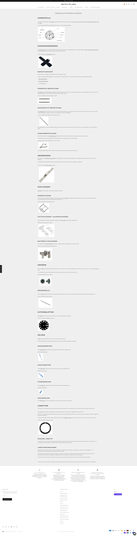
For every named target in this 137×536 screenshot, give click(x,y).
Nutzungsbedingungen (64, 505)
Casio (89, 21)
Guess (86, 21)
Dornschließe (65, 198)
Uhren (71, 7)
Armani (97, 21)
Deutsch (20, 531)
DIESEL (94, 21)
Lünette (40, 411)
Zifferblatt (41, 315)
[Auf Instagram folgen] (5, 526)
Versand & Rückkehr (63, 493)
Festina (81, 21)
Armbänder (64, 7)
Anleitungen (62, 514)
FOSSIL (91, 21)
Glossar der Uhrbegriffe (64, 519)
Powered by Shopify (70, 531)
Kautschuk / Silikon (91, 49)
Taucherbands (49, 54)
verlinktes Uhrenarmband (50, 158)
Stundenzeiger (42, 385)
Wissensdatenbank (95, 7)
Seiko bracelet (49, 165)
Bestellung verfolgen (64, 498)
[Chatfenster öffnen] (134, 533)
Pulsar (40, 23)
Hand (73, 411)
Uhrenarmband (42, 49)
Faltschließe (63, 220)
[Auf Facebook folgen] (3, 526)
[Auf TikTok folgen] (14, 526)
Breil (84, 21)
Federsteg (41, 92)
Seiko (72, 21)
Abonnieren (7, 499)
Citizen (78, 21)
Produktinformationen (64, 508)
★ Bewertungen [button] (0, 269)
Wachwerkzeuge (79, 7)
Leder (86, 49)
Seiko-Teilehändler (63, 510)
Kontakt (61, 503)
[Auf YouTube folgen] (11, 526)
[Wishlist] (131, 4)
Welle (43, 294)
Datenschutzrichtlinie (64, 507)
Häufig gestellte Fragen (64, 515)
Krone (43, 268)
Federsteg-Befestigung (42, 78)
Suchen (61, 491)
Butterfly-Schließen (49, 243)
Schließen (39, 190)
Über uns (61, 501)
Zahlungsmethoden (63, 499)
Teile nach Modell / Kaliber (53, 7)
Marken (87, 7)
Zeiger (39, 338)
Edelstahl (96, 49)
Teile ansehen (40, 7)
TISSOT (75, 21)
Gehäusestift (41, 111)
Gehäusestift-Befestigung (43, 81)
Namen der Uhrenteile (64, 517)
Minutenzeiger (42, 368)
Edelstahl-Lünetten (67, 417)
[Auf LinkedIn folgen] (17, 526)
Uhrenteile (52, 21)
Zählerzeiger (42, 400)
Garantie (61, 521)
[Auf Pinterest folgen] (8, 526)
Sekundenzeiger (42, 349)
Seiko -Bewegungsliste (64, 512)
